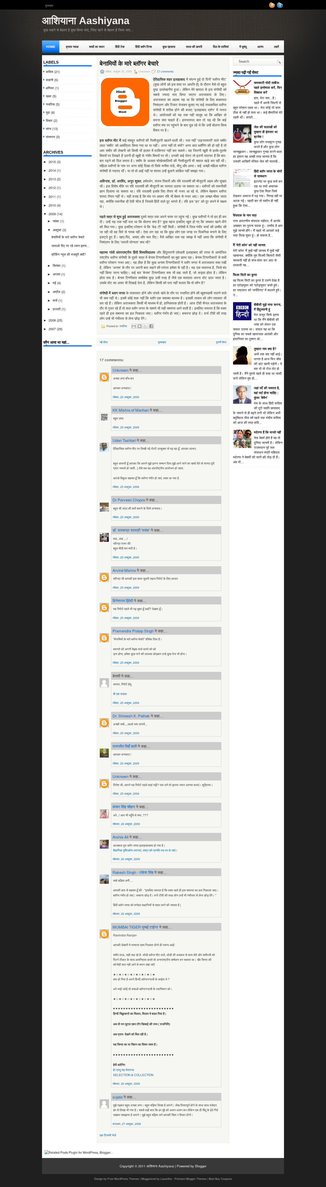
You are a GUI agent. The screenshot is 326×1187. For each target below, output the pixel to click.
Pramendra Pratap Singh (133, 630)
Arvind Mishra (124, 570)
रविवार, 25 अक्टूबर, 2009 (126, 397)
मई (55, 282)
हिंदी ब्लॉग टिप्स (143, 46)
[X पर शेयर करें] (145, 326)
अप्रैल (57, 291)
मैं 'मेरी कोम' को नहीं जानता (249, 244)
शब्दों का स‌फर (96, 46)
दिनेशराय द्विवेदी (123, 600)
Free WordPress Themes (123, 1179)
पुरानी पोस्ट (221, 342)
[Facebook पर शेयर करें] (151, 326)
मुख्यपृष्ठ (49, 5)
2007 (53, 328)
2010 (53, 205)
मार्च (55, 300)
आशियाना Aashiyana (85, 20)
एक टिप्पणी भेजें (108, 1135)
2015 (53, 161)
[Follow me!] (280, 7)
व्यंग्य (48, 128)
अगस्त (57, 274)
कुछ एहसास (168, 46)
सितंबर (57, 265)
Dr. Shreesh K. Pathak (131, 715)
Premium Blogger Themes (190, 1179)
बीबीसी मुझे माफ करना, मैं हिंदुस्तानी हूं (267, 307)
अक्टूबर (57, 229)
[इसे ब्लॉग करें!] (139, 326)
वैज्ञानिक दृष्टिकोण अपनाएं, (128, 850)
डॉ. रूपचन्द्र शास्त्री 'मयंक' (131, 530)
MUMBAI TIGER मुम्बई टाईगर (135, 927)
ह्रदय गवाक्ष (72, 46)
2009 (53, 213)
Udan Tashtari (124, 440)
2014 (53, 170)
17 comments (165, 71)
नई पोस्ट (104, 342)
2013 (53, 179)
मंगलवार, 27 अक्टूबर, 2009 (127, 1124)
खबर (48, 96)
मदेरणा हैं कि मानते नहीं (267, 432)
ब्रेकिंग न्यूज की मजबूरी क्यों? (68, 254)
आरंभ (260, 46)
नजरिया (50, 104)
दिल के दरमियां (221, 46)
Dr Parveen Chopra (129, 499)
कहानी (49, 79)
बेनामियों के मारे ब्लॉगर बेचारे (67, 237)
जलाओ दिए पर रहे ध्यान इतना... (70, 245)
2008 (53, 320)
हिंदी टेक (120, 46)
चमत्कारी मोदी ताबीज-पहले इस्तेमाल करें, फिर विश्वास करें (268, 87)
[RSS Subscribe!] (272, 7)
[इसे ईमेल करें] (133, 326)
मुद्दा (48, 112)
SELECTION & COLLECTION (133, 1075)
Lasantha (166, 1179)
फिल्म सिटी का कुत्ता (245, 274)
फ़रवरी (57, 309)
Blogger (200, 1166)
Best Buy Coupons (220, 1179)
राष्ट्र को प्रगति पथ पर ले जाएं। (160, 850)
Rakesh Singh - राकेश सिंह (133, 872)
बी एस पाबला (120, 693)
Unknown (120, 370)
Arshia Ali (120, 836)
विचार (49, 120)
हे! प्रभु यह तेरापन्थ (123, 1069)
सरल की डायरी (194, 46)
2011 (53, 196)
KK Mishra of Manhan (131, 410)
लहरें (276, 46)
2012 (53, 187)
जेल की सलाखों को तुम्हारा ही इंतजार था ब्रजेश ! (266, 131)
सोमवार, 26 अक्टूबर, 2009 (126, 824)
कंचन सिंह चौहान (124, 806)
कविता (49, 71)
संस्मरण (50, 136)
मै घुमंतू (243, 46)
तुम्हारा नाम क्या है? (265, 348)
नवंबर (56, 221)
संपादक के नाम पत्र (245, 215)
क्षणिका (50, 87)
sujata (118, 1096)
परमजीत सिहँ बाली (125, 746)
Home (50, 46)
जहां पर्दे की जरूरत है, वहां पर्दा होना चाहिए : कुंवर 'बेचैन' (267, 392)
